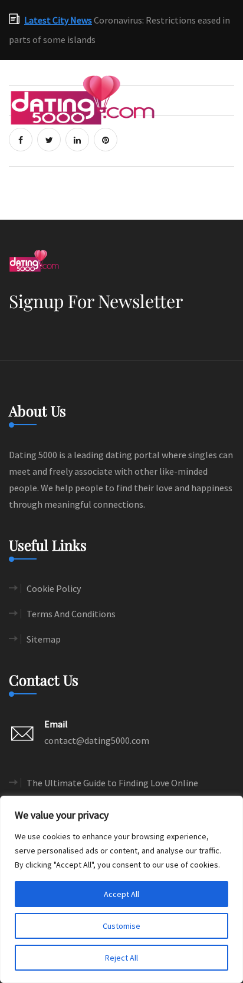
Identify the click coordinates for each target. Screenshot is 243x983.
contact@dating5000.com (96, 740)
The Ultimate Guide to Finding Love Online (112, 783)
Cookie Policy (54, 588)
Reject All (121, 957)
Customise (121, 926)
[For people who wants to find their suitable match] (82, 99)
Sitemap (44, 639)
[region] (121, 889)
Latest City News (58, 20)
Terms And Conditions (71, 614)
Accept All (121, 894)
